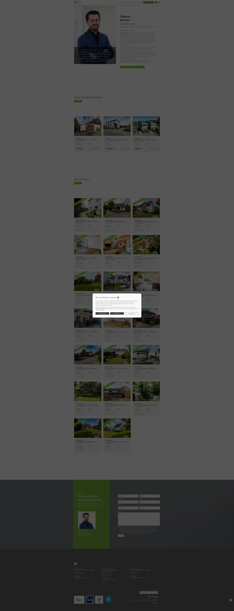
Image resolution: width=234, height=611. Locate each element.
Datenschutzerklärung (101, 308)
